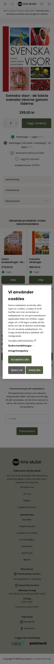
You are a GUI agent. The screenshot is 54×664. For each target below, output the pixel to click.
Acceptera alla (20, 359)
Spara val (16, 370)
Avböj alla (34, 370)
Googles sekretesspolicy (21, 340)
